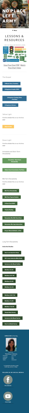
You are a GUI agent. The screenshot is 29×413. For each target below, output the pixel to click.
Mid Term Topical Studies (12, 197)
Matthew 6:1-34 (9, 287)
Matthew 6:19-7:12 (10, 295)
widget (16, 366)
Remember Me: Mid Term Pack (13, 218)
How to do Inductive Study (12, 252)
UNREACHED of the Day (11, 336)
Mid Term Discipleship (11, 190)
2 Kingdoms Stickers (10, 105)
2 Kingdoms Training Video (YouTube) (14, 98)
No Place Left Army (14, 15)
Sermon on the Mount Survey (12, 318)
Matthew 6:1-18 (9, 281)
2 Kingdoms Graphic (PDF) (12, 89)
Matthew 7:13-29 (9, 306)
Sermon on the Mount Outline (12, 264)
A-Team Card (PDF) (10, 203)
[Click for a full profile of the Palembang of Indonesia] (11, 351)
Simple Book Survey (10, 312)
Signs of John (8, 126)
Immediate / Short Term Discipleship (14, 160)
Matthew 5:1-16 (9, 269)
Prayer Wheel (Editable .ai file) (13, 230)
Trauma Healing (9, 209)
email (17, 365)
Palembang (8, 354)
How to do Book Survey (11, 324)
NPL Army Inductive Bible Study (13, 258)
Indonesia (14, 354)
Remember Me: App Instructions (13, 224)
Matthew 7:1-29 (9, 301)
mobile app (7, 366)
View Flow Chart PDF (11, 65)
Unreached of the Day (10, 365)
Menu (15, 30)
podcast (11, 366)
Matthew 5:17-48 (9, 275)
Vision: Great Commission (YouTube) (14, 169)
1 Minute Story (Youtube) (11, 83)
